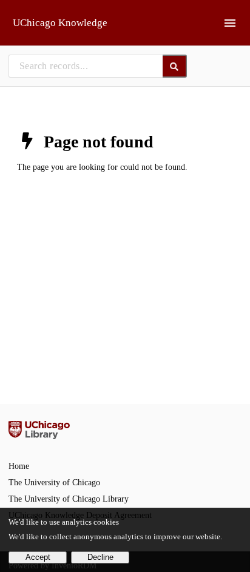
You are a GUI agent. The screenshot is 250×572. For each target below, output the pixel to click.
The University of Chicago (54, 482)
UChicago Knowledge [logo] (60, 23)
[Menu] (230, 23)
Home (18, 466)
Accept (37, 557)
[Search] (175, 66)
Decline (100, 557)
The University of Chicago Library (68, 498)
